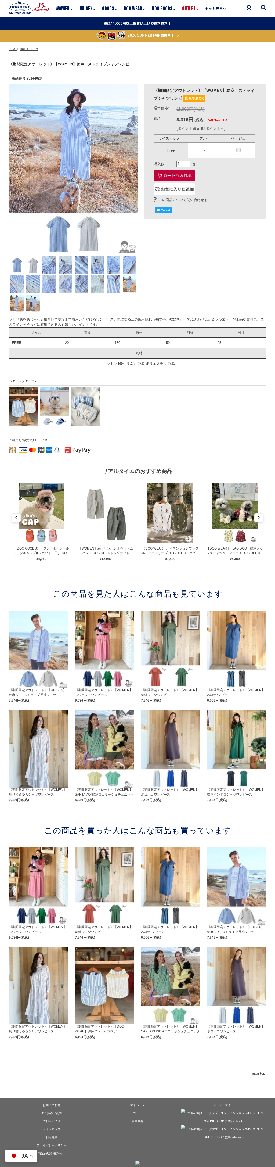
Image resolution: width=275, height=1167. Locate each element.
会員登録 (137, 1121)
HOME (13, 49)
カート (137, 1113)
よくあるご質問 (51, 1113)
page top (258, 1073)
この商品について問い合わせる (183, 200)
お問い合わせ (51, 1105)
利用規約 (51, 1137)
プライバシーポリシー (51, 1145)
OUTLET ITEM (29, 49)
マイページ (137, 1105)
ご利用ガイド (51, 1121)
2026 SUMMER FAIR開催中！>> (153, 35)
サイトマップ (51, 1129)
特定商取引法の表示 (51, 1153)
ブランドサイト (223, 1105)
